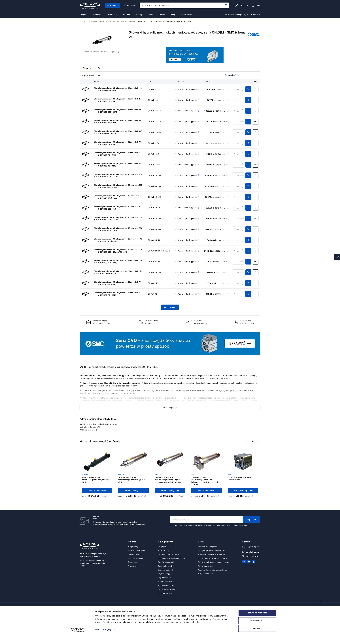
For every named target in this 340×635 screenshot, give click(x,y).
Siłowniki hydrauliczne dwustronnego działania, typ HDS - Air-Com (132, 479)
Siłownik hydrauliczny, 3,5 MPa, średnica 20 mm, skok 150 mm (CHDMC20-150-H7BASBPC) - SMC (118, 251)
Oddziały (138, 14)
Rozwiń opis (168, 407)
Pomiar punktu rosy (205, 566)
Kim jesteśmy (133, 547)
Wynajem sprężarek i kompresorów (211, 550)
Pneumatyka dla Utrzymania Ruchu (171, 558)
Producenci (131, 5)
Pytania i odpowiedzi (166, 562)
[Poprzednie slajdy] (246, 442)
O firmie (126, 14)
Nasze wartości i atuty (136, 550)
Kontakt (162, 14)
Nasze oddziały (134, 554)
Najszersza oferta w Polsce (168, 554)
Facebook (244, 562)
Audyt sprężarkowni (205, 574)
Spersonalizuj (255, 620)
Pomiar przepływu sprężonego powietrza (213, 562)
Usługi (172, 14)
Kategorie (114, 5)
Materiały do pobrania (136, 558)
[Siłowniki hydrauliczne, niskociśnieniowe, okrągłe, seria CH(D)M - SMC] (102, 40)
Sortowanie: (229, 75)
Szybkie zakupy (164, 574)
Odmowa (257, 628)
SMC (229, 474)
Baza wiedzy (113, 14)
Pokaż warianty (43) (97, 490)
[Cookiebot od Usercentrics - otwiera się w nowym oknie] (77, 630)
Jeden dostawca (187, 14)
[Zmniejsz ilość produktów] (242, 90)
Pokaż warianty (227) (243, 490)
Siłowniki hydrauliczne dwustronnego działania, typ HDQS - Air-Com (96, 479)
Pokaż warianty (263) (206, 490)
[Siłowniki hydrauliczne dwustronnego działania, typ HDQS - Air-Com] (97, 461)
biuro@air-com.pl (235, 15)
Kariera (150, 14)
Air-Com (85, 474)
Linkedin (254, 562)
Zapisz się (251, 519)
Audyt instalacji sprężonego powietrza (212, 570)
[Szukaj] (226, 5)
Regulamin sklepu (164, 578)
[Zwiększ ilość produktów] (242, 87)
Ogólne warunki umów (166, 589)
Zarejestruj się (163, 550)
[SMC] (253, 37)
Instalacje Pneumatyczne (207, 547)
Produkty (87, 68)
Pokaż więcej (170, 307)
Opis (100, 68)
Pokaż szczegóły (103, 629)
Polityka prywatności (166, 581)
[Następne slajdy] (258, 442)
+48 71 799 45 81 (253, 15)
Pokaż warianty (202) (170, 490)
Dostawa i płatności (165, 570)
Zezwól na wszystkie (257, 613)
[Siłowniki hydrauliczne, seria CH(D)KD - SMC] (243, 461)
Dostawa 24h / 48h (165, 566)
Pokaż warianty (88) (133, 490)
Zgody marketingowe (166, 585)
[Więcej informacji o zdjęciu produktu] (118, 52)
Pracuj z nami (133, 566)
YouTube (249, 562)
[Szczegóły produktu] (255, 89)
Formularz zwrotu (165, 593)
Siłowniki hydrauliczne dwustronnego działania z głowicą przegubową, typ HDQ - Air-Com (168, 479)
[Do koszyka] (248, 89)
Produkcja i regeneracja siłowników (211, 554)
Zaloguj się (162, 547)
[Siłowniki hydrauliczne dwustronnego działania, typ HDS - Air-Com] (133, 461)
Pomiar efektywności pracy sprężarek (212, 558)
